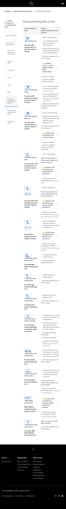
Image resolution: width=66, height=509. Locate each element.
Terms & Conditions (7, 496)
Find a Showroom (22, 467)
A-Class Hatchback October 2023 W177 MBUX (23, 11)
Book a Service (37, 461)
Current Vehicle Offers (24, 464)
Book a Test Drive (22, 461)
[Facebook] (56, 496)
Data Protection (30, 496)
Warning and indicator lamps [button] (10, 43)
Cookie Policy (19, 496)
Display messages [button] (10, 35)
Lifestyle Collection (39, 464)
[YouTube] (62, 496)
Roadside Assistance (39, 475)
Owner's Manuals (38, 478)
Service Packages (38, 473)
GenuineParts (37, 470)
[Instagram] (59, 496)
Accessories (36, 467)
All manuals (8, 11)
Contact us (20, 470)
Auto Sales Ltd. (6, 461)
